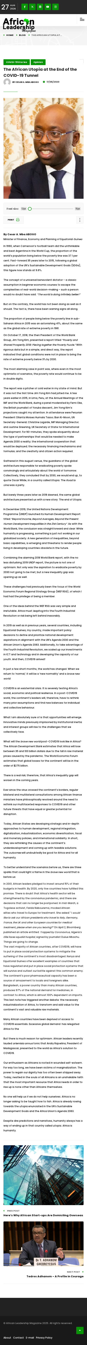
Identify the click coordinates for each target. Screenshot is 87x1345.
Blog (22, 35)
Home (9, 35)
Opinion (38, 62)
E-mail (30, 1337)
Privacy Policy (44, 1337)
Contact (18, 1337)
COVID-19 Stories (16, 62)
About (7, 1337)
